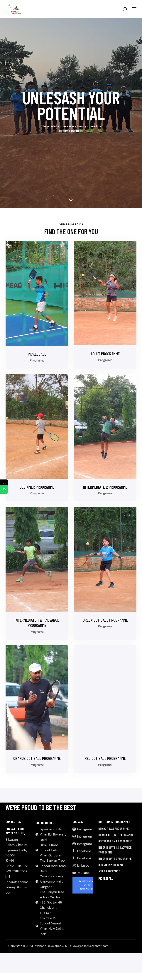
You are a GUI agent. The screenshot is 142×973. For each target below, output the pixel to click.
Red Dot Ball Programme (105, 758)
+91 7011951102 (16, 871)
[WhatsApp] (4, 489)
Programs (37, 360)
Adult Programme (105, 353)
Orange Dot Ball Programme (37, 758)
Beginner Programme (37, 487)
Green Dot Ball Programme (105, 620)
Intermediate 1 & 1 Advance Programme (37, 622)
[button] (134, 8)
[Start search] (125, 10)
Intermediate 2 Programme (105, 487)
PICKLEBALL (37, 354)
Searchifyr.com (98, 946)
